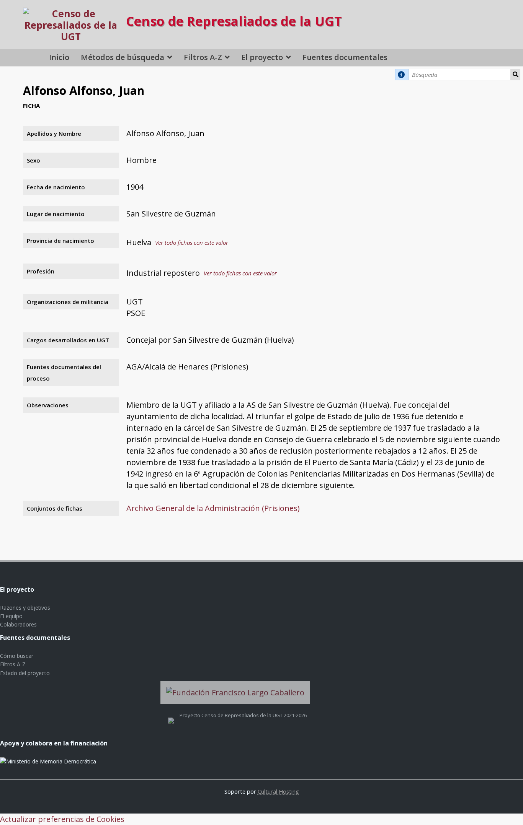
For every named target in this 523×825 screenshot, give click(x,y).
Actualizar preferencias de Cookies (62, 819)
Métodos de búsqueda (122, 57)
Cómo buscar (16, 655)
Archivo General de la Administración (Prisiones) (213, 508)
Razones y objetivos (25, 607)
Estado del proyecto (25, 673)
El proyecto (262, 57)
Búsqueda (515, 74)
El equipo (11, 616)
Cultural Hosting (278, 791)
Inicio (59, 57)
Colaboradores (18, 624)
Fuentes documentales (344, 57)
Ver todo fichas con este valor (191, 242)
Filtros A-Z (203, 57)
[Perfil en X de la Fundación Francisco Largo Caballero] (171, 715)
